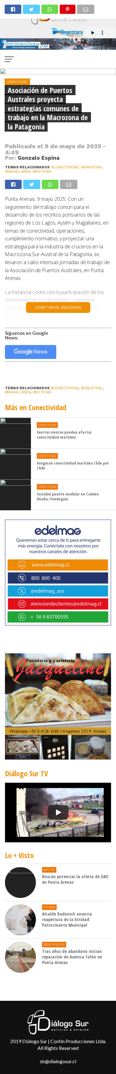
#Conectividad (65, 167)
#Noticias (42, 172)
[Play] (58, 812)
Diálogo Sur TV (26, 773)
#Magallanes (18, 172)
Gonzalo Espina (38, 158)
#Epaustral (92, 167)
